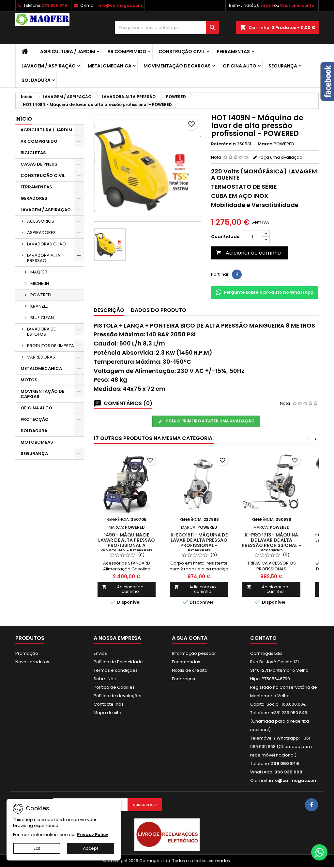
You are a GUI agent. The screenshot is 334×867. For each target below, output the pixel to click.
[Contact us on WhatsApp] (319, 852)
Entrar (266, 5)
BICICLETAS (33, 153)
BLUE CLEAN (42, 318)
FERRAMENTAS (233, 51)
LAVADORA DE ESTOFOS (41, 331)
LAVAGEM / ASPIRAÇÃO (49, 66)
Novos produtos (32, 662)
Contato (263, 638)
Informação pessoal (193, 653)
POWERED (40, 295)
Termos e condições (116, 670)
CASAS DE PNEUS (39, 164)
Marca (265, 144)
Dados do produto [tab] (158, 310)
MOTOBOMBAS (37, 442)
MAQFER (38, 272)
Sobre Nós (105, 679)
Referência (223, 144)
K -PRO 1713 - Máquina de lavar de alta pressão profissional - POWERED (271, 543)
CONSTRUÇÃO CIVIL (182, 51)
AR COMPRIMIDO (126, 51)
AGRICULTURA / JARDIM (67, 51)
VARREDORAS (41, 357)
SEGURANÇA (282, 66)
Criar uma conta (297, 5)
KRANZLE (39, 306)
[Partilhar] (237, 274)
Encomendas (186, 662)
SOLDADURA (36, 80)
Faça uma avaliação (280, 157)
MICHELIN (39, 283)
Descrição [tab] (109, 310)
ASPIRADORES (41, 232)
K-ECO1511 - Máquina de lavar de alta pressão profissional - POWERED (199, 543)
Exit (37, 848)
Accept (90, 848)
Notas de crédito (189, 670)
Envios (100, 653)
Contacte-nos (109, 704)
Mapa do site (107, 713)
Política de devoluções (118, 696)
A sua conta (189, 638)
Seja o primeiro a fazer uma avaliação (209, 421)
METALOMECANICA (109, 66)
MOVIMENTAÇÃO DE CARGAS (177, 66)
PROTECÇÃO (35, 419)
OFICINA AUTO (239, 66)
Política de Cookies (114, 687)
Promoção (26, 653)
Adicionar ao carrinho (248, 253)
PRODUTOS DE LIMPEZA (50, 346)
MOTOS (29, 380)
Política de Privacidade (118, 662)
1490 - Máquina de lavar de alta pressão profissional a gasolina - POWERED (126, 543)
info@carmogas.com (120, 5)
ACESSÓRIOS (40, 221)
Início (23, 119)
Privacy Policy (92, 834)
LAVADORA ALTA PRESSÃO (43, 258)
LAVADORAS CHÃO (46, 244)
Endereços (183, 679)
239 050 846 (55, 5)
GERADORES (34, 198)
